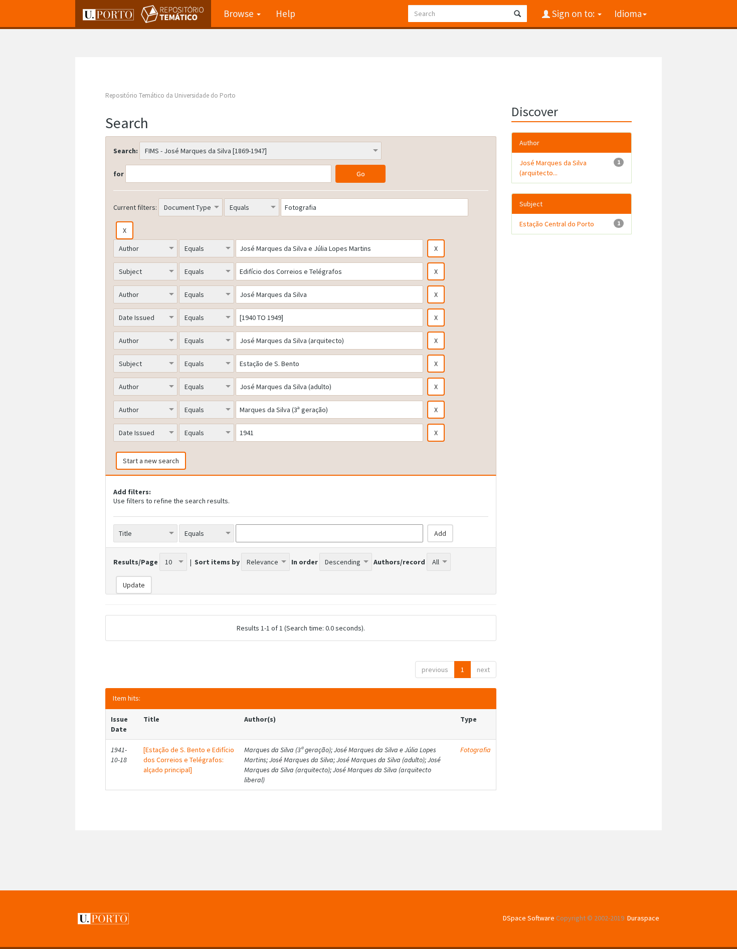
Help (285, 14)
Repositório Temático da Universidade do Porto (170, 95)
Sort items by (217, 561)
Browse (240, 14)
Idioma (628, 14)
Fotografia (475, 749)
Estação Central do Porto (556, 223)
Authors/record (399, 561)
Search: (125, 150)
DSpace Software (529, 917)
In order (304, 561)
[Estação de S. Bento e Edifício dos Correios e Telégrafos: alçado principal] (188, 759)
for (118, 173)
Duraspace (643, 917)
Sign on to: (573, 14)
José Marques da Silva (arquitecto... (553, 167)
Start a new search (151, 460)
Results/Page (135, 561)
